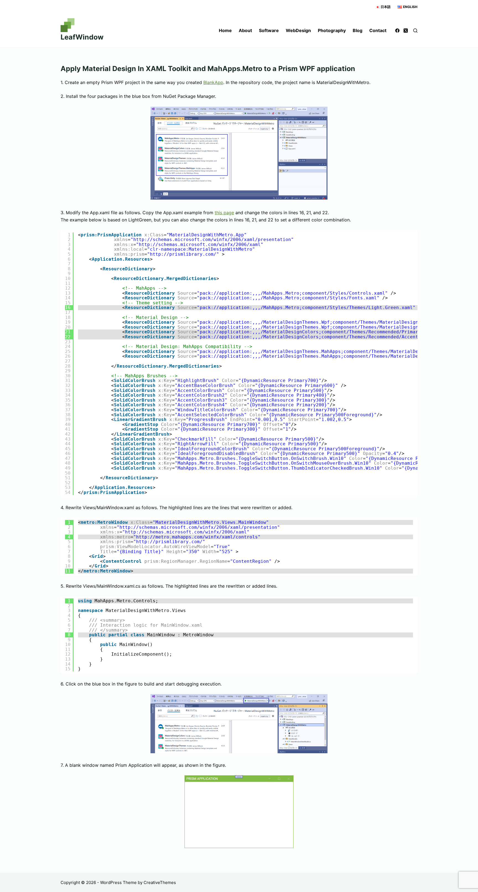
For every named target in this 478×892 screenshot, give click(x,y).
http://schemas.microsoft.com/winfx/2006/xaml (200, 244)
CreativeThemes (160, 882)
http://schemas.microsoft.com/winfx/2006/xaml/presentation (212, 239)
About (245, 30)
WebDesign (298, 30)
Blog (357, 30)
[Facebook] (397, 30)
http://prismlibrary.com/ (183, 254)
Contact (377, 30)
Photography (332, 30)
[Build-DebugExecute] (239, 723)
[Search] (415, 30)
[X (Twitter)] (406, 30)
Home (225, 30)
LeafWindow (82, 37)
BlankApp (213, 82)
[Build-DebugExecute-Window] (239, 811)
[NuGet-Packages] (239, 153)
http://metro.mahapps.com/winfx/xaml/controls (197, 537)
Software (269, 30)
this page (224, 212)
